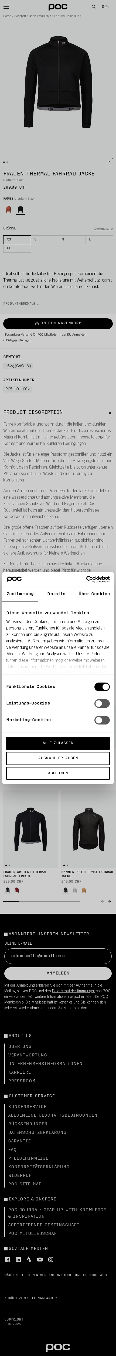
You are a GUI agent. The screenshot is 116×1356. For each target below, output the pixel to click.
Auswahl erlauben (58, 758)
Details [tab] (56, 594)
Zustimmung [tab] (20, 594)
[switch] (102, 703)
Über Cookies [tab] (94, 594)
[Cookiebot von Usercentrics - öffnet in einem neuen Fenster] (86, 579)
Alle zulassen (58, 743)
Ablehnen (58, 773)
